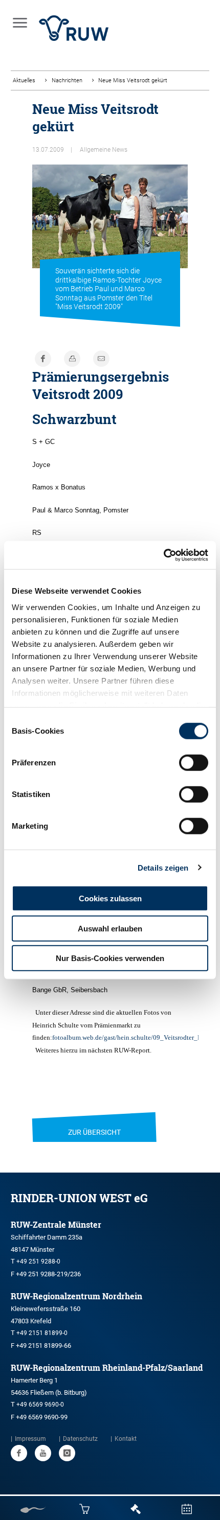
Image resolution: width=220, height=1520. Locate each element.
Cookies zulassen (110, 898)
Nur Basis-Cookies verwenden (110, 958)
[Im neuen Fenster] (19, 1453)
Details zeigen (163, 867)
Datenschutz (80, 1438)
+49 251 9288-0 (38, 1261)
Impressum (30, 1438)
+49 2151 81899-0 (42, 1333)
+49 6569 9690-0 (40, 1404)
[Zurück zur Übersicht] (94, 1119)
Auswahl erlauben (110, 928)
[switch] (193, 763)
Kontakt (126, 1438)
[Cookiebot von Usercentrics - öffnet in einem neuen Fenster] (163, 555)
